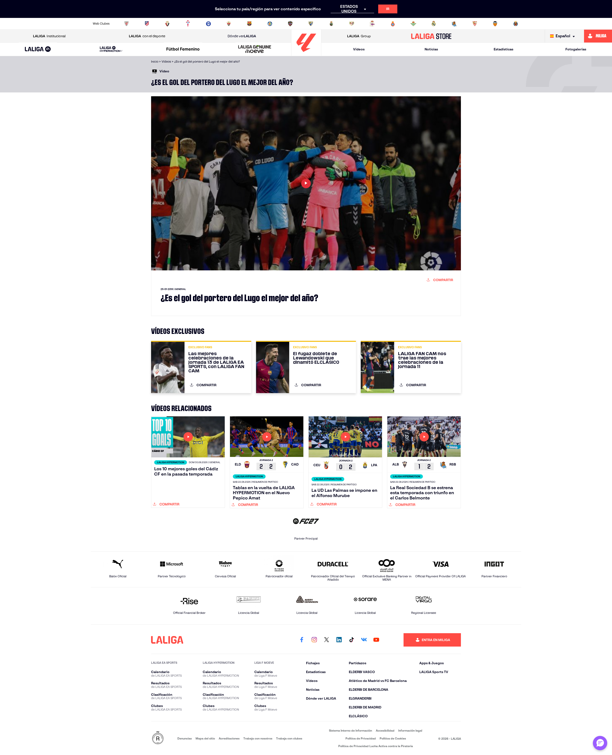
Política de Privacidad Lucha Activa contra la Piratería (375, 746)
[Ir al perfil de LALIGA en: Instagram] (314, 640)
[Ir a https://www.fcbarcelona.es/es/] (249, 23)
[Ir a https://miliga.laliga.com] (598, 36)
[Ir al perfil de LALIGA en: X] (326, 640)
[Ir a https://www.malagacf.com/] (310, 23)
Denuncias (184, 738)
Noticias (431, 49)
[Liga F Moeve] (182, 49)
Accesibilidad (385, 730)
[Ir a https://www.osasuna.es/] (167, 23)
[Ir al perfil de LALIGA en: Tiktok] (351, 640)
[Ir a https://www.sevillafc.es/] (474, 23)
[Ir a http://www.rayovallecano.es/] (351, 23)
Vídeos (359, 49)
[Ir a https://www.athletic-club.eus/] (126, 23)
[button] (38, 49)
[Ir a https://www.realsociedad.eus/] (454, 23)
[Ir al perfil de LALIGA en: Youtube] (376, 640)
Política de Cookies (393, 738)
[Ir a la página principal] (306, 54)
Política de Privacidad (360, 738)
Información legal (410, 730)
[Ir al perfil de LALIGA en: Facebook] (301, 640)
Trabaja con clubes (289, 738)
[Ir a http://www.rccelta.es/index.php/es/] (187, 23)
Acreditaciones (229, 738)
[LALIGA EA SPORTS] (38, 49)
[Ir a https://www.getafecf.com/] (269, 23)
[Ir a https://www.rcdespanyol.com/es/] (392, 23)
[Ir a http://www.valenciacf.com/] (495, 23)
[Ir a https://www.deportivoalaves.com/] (208, 23)
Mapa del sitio (205, 738)
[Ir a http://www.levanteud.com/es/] (290, 23)
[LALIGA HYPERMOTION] (111, 49)
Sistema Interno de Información (350, 730)
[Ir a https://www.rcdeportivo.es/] (372, 23)
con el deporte (147, 36)
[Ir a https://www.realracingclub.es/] (331, 23)
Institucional (49, 36)
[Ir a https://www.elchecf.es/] (228, 23)
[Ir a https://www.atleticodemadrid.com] (146, 23)
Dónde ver (242, 36)
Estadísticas (503, 49)
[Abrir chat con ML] (600, 743)
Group (359, 36)
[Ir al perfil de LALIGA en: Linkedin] (339, 640)
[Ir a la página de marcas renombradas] (158, 738)
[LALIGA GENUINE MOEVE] (254, 49)
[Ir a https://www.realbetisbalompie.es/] (413, 23)
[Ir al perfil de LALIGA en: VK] (364, 640)
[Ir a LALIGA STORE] (431, 36)
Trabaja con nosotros (257, 738)
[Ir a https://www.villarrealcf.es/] (515, 23)
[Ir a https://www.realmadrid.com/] (433, 23)
